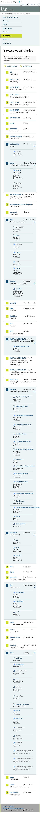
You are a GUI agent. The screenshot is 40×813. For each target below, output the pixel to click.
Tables (5, 24)
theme (18, 516)
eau (17, 679)
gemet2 (13, 303)
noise (12, 630)
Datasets (5, 21)
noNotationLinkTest (19, 704)
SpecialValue (19, 501)
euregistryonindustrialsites (16, 204)
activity (18, 170)
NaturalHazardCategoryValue (19, 466)
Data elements (7, 28)
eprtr (12, 163)
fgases (13, 281)
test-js (18, 710)
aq (11, 72)
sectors (18, 612)
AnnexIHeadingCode (19, 346)
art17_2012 (14, 102)
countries (19, 289)
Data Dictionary (18, 13)
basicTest (19, 658)
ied (11, 331)
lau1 (12, 566)
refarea (18, 252)
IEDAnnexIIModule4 (16, 370)
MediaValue (19, 459)
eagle (18, 548)
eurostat (13, 212)
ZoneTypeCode (19, 524)
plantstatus (19, 601)
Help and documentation (10, 17)
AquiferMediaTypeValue (19, 397)
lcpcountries (19, 592)
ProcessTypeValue (19, 473)
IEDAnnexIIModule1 (16, 339)
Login (23, 4)
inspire (13, 389)
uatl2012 (18, 555)
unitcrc (18, 268)
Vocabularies (7, 36)
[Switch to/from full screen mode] (27, 5)
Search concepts (27, 66)
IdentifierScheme (19, 434)
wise (12, 785)
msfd (12, 622)
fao (11, 220)
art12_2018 (14, 87)
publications (15, 637)
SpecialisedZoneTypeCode (19, 493)
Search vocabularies (12, 66)
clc (17, 540)
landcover (14, 533)
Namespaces (7, 43)
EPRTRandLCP (16, 195)
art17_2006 (14, 95)
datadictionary (16, 136)
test (11, 653)
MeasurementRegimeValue (19, 449)
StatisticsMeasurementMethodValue (19, 507)
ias (11, 324)
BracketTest (19, 664)
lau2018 (13, 577)
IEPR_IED (14, 380)
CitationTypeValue (19, 406)
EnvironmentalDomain (19, 425)
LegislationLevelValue (19, 441)
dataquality (14, 144)
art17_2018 (14, 110)
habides (13, 316)
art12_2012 (14, 80)
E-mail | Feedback (8, 806)
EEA (11, 2)
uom (12, 777)
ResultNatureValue (19, 482)
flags (17, 235)
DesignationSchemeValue (19, 415)
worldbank (14, 792)
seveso (13, 645)
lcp (11, 585)
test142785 (19, 718)
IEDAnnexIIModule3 (16, 358)
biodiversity (15, 118)
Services (5, 39)
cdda (12, 123)
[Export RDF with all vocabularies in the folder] (34, 146)
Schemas (6, 32)
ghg (11, 308)
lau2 (12, 572)
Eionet (11, 13)
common (13, 129)
